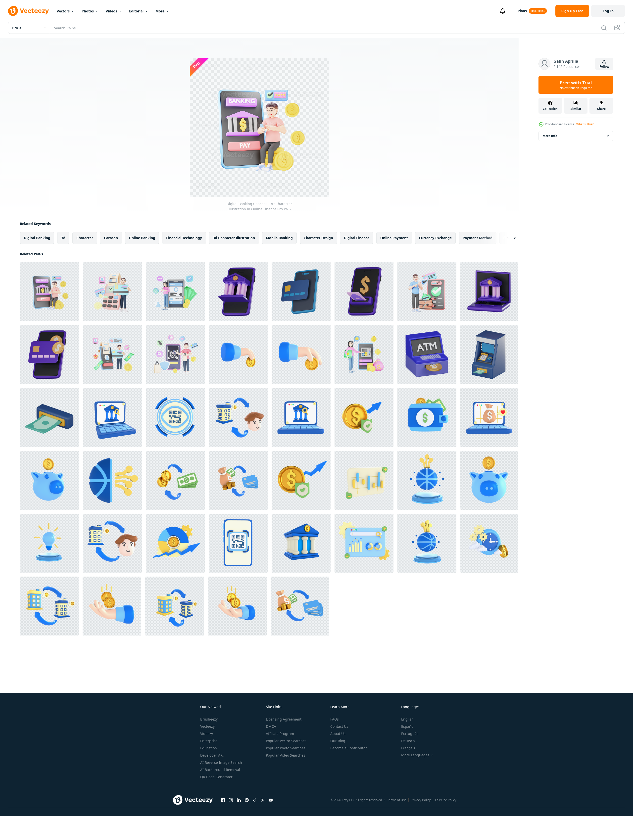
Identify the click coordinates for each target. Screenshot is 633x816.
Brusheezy (209, 719)
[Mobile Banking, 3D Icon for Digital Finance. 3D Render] (238, 291)
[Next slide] (511, 238)
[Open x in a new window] (263, 800)
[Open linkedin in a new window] (239, 800)
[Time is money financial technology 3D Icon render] (489, 543)
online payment (394, 237)
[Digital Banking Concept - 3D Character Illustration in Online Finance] (49, 291)
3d (63, 237)
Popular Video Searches (285, 755)
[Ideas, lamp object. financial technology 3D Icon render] (49, 543)
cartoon (111, 237)
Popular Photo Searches (285, 748)
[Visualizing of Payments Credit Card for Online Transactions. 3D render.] (301, 291)
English (407, 719)
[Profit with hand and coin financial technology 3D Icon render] (112, 606)
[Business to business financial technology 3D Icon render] (238, 417)
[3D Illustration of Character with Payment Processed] (112, 291)
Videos (111, 11)
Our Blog (337, 740)
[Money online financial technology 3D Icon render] (489, 417)
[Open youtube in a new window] (271, 800)
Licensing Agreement (283, 719)
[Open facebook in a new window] (223, 800)
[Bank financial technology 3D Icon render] (301, 543)
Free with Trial (576, 85)
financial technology (184, 237)
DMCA (271, 726)
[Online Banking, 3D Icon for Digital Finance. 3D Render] (489, 291)
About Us (337, 733)
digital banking (37, 237)
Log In (608, 10)
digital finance (356, 237)
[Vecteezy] (28, 11)
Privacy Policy (421, 800)
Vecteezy (207, 726)
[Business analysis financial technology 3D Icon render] (364, 480)
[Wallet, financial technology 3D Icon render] (426, 417)
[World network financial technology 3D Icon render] (112, 480)
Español (407, 726)
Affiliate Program (280, 733)
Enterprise (209, 740)
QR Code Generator (216, 776)
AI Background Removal (220, 769)
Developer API (212, 755)
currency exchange (435, 237)
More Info (550, 136)
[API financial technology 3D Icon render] (364, 543)
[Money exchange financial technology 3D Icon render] (175, 480)
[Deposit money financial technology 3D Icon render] (238, 354)
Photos (88, 11)
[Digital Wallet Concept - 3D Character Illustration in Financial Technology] (426, 291)
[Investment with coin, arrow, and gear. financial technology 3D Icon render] (175, 543)
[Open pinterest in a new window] (247, 800)
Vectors (63, 11)
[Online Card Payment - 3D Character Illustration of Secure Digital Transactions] (112, 354)
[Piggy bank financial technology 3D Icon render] (49, 480)
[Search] (604, 28)
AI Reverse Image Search (221, 762)
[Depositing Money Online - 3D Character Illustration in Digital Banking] (364, 354)
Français (408, 748)
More (159, 11)
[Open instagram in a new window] (231, 800)
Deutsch (408, 740)
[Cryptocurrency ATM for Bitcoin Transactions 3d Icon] (426, 354)
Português (409, 733)
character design (318, 237)
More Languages (415, 755)
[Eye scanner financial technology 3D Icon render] (175, 417)
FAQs (334, 719)
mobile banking (279, 237)
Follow (604, 66)
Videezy (206, 733)
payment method (477, 237)
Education (208, 748)
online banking (142, 237)
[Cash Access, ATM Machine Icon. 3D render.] (489, 354)
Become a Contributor (348, 748)
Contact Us (339, 726)
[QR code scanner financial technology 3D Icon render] (238, 543)
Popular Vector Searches (286, 740)
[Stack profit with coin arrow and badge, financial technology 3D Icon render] (364, 417)
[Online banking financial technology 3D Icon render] (112, 417)
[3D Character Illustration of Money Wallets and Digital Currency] (175, 291)
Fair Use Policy (445, 800)
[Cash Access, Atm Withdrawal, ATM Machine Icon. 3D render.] (49, 417)
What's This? (584, 124)
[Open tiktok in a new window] (255, 800)
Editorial (136, 11)
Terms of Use (396, 800)
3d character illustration (234, 237)
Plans (522, 10)
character (84, 237)
